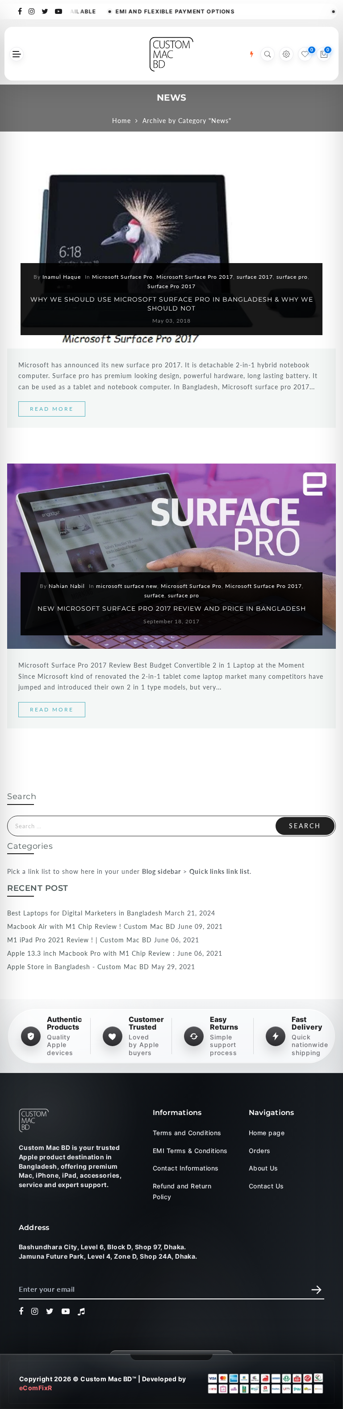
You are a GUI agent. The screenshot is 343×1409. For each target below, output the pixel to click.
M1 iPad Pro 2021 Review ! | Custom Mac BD (79, 940)
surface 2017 (255, 276)
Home (121, 120)
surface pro (292, 276)
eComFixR (35, 1388)
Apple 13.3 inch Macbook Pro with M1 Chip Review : (91, 953)
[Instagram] (32, 10)
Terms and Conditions (187, 1133)
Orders (260, 1150)
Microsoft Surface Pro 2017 (194, 276)
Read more (52, 408)
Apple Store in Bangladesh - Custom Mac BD (78, 967)
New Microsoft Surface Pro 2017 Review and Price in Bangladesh (172, 608)
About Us (263, 1168)
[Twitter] (45, 10)
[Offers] (251, 54)
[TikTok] (81, 1312)
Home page (266, 1133)
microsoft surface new (126, 586)
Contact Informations (186, 1168)
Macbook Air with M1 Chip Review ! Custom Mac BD (91, 926)
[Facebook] (20, 10)
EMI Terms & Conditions (190, 1150)
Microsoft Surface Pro (122, 276)
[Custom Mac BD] (34, 1120)
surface (154, 595)
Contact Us (266, 1186)
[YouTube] (59, 10)
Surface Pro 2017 (171, 286)
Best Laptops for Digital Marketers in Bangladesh (85, 913)
